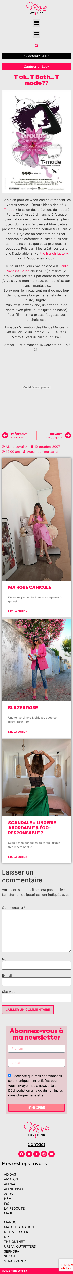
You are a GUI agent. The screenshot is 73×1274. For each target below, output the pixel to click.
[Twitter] (29, 1154)
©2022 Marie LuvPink (14, 1270)
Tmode (9, 210)
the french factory (54, 253)
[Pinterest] (44, 1154)
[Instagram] (36, 1154)
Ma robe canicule (29, 587)
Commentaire (13, 907)
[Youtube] (51, 1154)
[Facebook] (21, 1154)
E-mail (7, 975)
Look (45, 67)
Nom (5, 959)
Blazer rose (23, 707)
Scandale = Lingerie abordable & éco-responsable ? (32, 827)
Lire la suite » (17, 611)
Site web (8, 991)
